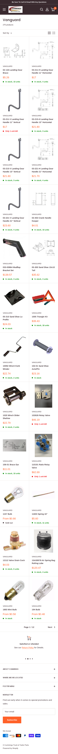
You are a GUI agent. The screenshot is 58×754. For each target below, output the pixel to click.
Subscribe (12, 720)
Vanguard (7, 66)
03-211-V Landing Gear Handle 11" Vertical (13, 120)
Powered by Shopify (10, 748)
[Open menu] (4, 9)
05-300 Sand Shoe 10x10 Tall (43, 268)
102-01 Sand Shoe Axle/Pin (40, 367)
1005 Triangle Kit (39, 317)
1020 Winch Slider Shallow (11, 416)
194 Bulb (36, 609)
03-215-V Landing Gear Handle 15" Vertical (13, 170)
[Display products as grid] (49, 33)
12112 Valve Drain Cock (14, 560)
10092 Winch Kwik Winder (11, 367)
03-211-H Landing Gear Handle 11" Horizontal (42, 71)
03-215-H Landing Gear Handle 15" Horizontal (42, 120)
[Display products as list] (54, 33)
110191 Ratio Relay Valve (41, 466)
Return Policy (28, 647)
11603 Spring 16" (39, 514)
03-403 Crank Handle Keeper (41, 219)
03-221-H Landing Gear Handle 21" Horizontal (42, 170)
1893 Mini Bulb (10, 609)
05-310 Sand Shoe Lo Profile (12, 318)
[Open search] (41, 9)
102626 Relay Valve (41, 415)
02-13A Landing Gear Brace (12, 71)
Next (50, 627)
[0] (53, 9)
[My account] (47, 9)
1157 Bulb (7, 514)
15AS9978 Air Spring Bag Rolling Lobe (43, 561)
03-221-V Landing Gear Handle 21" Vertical (13, 219)
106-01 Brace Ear (11, 464)
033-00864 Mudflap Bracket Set (11, 268)
